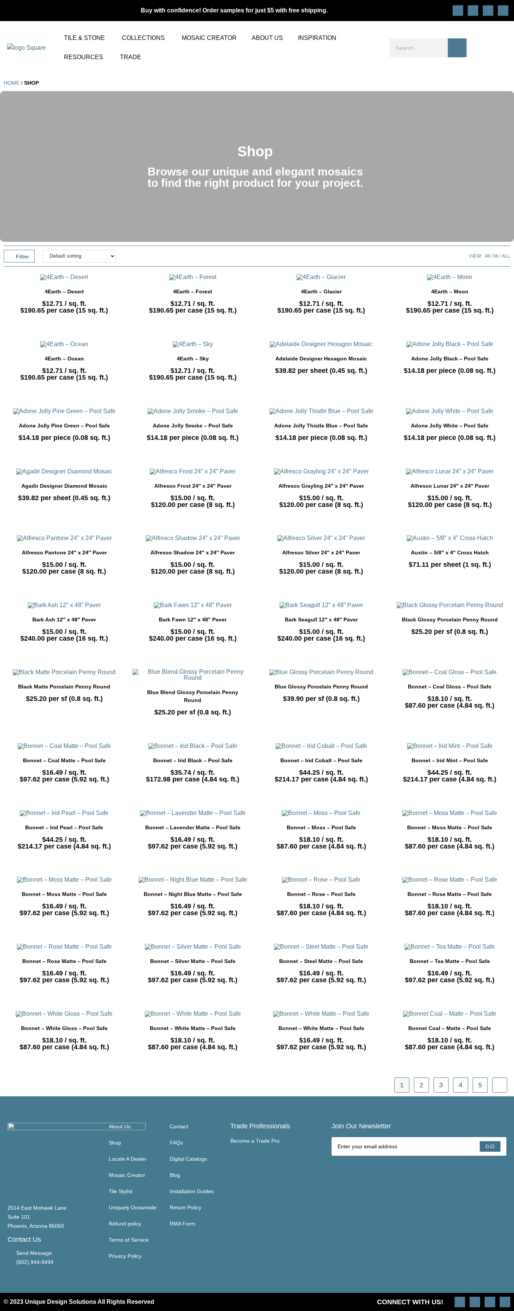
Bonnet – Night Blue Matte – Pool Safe (193, 894)
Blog (175, 1175)
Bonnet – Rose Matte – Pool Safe (450, 894)
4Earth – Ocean (64, 359)
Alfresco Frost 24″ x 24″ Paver (192, 486)
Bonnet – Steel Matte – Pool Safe (321, 961)
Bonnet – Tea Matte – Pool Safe (450, 961)
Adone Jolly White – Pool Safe (449, 426)
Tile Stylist (120, 1191)
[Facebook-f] (488, 10)
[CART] (503, 48)
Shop (115, 1143)
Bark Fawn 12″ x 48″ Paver (193, 620)
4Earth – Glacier (321, 291)
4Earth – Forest (192, 291)
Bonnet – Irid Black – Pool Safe (193, 760)
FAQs (176, 1143)
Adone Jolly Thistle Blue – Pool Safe (321, 426)
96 (496, 256)
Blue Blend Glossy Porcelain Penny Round (192, 696)
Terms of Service (129, 1240)
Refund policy (125, 1224)
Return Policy (185, 1207)
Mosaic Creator (127, 1175)
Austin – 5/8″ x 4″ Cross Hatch (450, 552)
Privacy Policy (125, 1256)
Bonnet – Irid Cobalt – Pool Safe (321, 760)
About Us (120, 1126)
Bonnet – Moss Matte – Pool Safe (449, 827)
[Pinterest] (473, 10)
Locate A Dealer (127, 1159)
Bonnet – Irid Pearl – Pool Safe (64, 827)
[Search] (457, 47)
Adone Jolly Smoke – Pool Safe (193, 426)
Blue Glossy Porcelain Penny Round (321, 687)
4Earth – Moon (449, 291)
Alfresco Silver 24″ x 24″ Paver (321, 552)
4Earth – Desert (64, 291)
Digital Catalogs (188, 1159)
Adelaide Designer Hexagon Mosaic (321, 359)
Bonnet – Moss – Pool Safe (321, 827)
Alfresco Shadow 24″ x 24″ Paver (193, 552)
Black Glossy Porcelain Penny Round (450, 620)
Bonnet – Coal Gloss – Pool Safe (449, 687)
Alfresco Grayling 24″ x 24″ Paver (321, 486)
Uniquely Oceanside (133, 1207)
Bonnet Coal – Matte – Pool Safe (449, 1028)
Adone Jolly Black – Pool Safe (449, 359)
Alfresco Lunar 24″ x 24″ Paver (450, 486)
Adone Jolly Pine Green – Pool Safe (64, 426)
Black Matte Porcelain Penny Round (64, 687)
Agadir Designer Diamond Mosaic (64, 486)
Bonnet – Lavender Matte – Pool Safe (192, 827)
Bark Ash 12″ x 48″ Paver (64, 620)
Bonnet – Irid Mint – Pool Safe (450, 760)
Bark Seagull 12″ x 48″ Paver (321, 620)
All (506, 256)
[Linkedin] (503, 10)
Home (12, 83)
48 (487, 256)
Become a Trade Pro (255, 1141)
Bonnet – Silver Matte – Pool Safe (193, 961)
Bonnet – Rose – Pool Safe (321, 894)
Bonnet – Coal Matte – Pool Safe (64, 760)
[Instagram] (458, 10)
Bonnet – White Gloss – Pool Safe (64, 1028)
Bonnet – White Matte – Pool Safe (193, 1028)
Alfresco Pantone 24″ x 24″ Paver (64, 552)
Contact (179, 1126)
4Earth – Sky (193, 359)
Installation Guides (192, 1191)
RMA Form (182, 1224)
